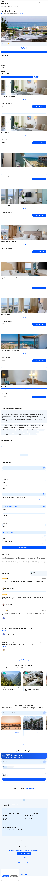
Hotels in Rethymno (9, 6)
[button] (10, 879)
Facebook (19, 868)
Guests (3, 71)
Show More (4, 585)
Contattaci (24, 842)
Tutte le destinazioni (8, 821)
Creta (5, 818)
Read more (8, 874)
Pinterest (27, 868)
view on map (20, 13)
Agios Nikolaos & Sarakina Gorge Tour (32, 690)
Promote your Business (24, 846)
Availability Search (40, 106)
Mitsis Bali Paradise (7, 734)
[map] (40, 2)
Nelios (26, 874)
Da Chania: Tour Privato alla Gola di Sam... (10, 690)
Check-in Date (5, 60)
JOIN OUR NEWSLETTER (24, 853)
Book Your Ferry (24, 547)
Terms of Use (24, 836)
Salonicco (6, 816)
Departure (4, 774)
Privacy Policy (24, 838)
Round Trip (11, 766)
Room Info (24, 99)
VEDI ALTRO (24, 700)
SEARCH (18, 76)
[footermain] (24, 800)
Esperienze (28, 816)
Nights (3, 65)
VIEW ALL (23, 659)
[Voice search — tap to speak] (41, 712)
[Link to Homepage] (4, 4)
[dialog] (10, 875)
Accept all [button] (6, 876)
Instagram (21, 868)
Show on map (24, 454)
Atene (5, 815)
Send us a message (30, 788)
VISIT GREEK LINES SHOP (24, 862)
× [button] (17, 870)
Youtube (25, 868)
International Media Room (24, 844)
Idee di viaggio (29, 815)
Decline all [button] (13, 876)
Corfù (5, 819)
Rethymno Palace (29, 734)
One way (5, 766)
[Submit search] (44, 712)
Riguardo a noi (24, 840)
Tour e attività (29, 818)
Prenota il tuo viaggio (9, 827)
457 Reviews (43, 43)
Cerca (24, 779)
